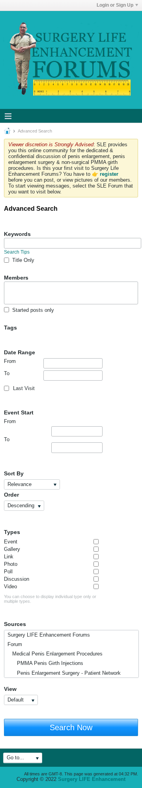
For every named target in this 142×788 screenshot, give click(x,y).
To (6, 373)
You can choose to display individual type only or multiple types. (50, 599)
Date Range (19, 352)
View (10, 689)
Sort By (14, 473)
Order (11, 495)
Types (12, 532)
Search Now (71, 727)
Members (16, 277)
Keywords (17, 234)
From (10, 361)
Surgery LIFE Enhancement (91, 779)
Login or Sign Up (115, 5)
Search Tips (17, 252)
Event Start (19, 412)
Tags (10, 327)
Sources (15, 624)
